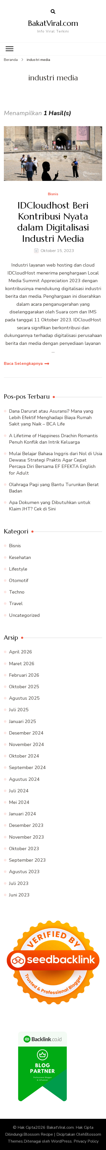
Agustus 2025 (24, 698)
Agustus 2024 (24, 779)
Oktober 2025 (24, 687)
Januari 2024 (22, 814)
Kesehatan (20, 557)
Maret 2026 (21, 664)
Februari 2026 (24, 675)
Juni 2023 (19, 895)
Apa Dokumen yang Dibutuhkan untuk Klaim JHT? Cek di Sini (49, 505)
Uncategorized (24, 615)
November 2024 (26, 744)
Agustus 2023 (24, 872)
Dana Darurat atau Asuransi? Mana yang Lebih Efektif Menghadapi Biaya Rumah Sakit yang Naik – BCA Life (51, 417)
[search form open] (53, 11)
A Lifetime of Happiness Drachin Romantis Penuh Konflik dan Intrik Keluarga (53, 439)
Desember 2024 (26, 733)
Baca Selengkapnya (23, 363)
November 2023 (26, 837)
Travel (16, 603)
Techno (16, 592)
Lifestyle (18, 569)
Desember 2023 (26, 825)
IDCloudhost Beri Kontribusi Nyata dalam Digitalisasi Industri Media (53, 222)
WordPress (61, 1141)
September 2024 (27, 767)
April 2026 (20, 652)
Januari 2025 (22, 721)
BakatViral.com (53, 23)
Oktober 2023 (24, 849)
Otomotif (18, 580)
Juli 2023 (19, 883)
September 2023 (27, 860)
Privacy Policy (86, 1141)
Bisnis (53, 194)
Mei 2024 (19, 802)
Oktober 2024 (24, 756)
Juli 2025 (19, 710)
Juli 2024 (19, 791)
